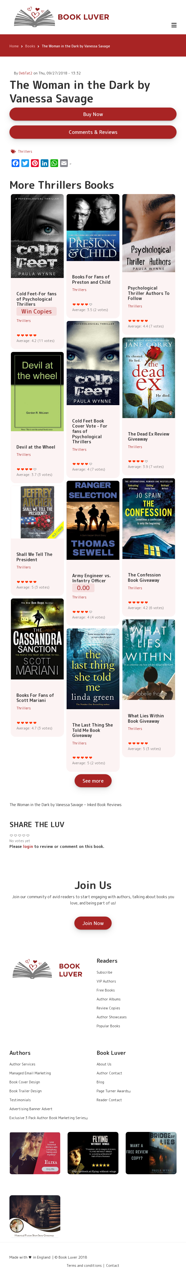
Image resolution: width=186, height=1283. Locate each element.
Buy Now (93, 114)
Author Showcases (112, 1017)
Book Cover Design (24, 1082)
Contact (112, 1265)
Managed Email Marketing (30, 1073)
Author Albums (109, 999)
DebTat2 (25, 73)
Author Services (22, 1064)
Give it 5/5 (35, 335)
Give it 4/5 (31, 335)
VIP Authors (106, 981)
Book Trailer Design (25, 1091)
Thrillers (25, 151)
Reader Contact (109, 1100)
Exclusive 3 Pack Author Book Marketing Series (47, 1117)
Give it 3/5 (27, 335)
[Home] (62, 17)
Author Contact (109, 1073)
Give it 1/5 (18, 335)
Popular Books (108, 1026)
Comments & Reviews (93, 132)
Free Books (106, 990)
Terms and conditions (84, 1265)
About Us (104, 1064)
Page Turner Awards (113, 1091)
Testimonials (20, 1100)
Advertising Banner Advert (31, 1109)
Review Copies (108, 1008)
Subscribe (104, 972)
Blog (100, 1082)
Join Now (93, 923)
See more (93, 780)
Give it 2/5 (23, 335)
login (28, 846)
